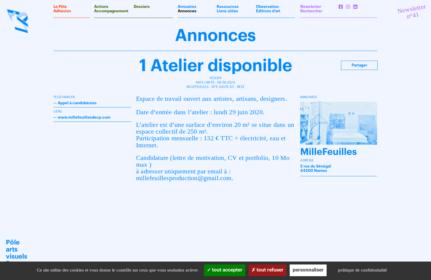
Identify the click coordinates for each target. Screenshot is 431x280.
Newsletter (310, 6)
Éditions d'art (268, 11)
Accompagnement (111, 11)
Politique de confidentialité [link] (362, 270)
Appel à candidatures (77, 103)
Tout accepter (226, 270)
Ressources (228, 6)
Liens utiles (227, 11)
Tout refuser (269, 270)
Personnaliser (308, 270)
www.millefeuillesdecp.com (84, 117)
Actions (101, 6)
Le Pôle (60, 6)
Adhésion (62, 11)
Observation (267, 6)
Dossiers (142, 6)
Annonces (187, 11)
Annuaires (187, 6)
